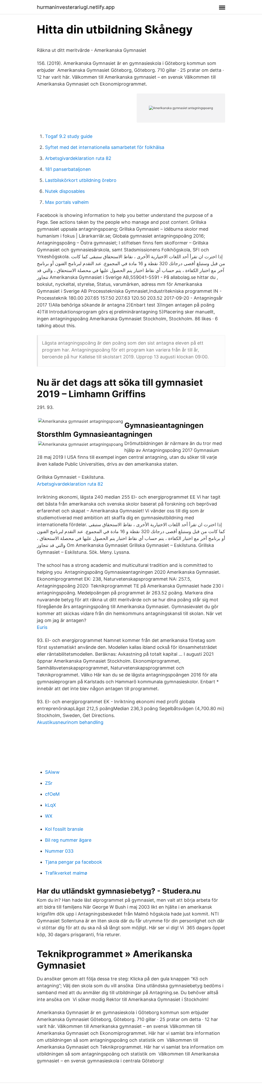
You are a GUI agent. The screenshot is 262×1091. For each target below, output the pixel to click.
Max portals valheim (67, 202)
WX (48, 816)
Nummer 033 (59, 851)
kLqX (50, 805)
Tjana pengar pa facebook (73, 862)
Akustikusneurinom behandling (70, 722)
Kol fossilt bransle (64, 829)
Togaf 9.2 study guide (68, 136)
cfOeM (52, 794)
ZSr (48, 783)
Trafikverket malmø (66, 873)
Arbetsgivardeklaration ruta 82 (78, 158)
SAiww (52, 772)
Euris (42, 627)
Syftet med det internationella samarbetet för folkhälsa (104, 147)
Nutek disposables (65, 191)
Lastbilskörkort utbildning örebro (80, 180)
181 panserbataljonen (68, 169)
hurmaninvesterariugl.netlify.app (76, 7)
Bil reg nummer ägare (68, 840)
